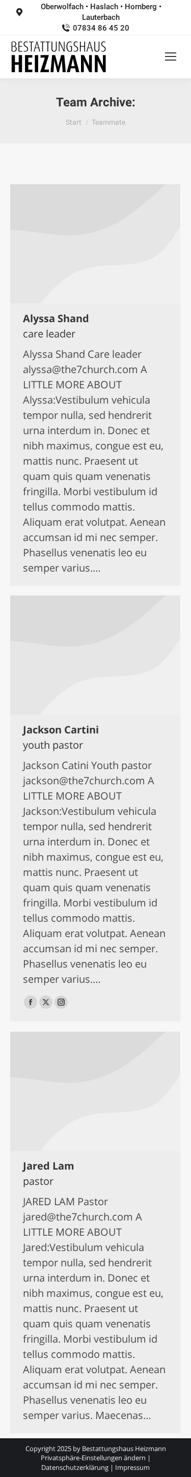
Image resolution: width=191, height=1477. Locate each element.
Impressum (132, 1467)
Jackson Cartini (61, 729)
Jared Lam (48, 1166)
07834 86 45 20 (101, 28)
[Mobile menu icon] (170, 56)
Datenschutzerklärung (74, 1467)
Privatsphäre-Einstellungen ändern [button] (93, 1457)
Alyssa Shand (56, 318)
